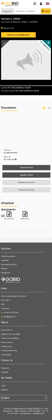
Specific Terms (26, 175)
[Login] (41, 4)
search (47, 11)
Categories (7, 11)
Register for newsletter (10, 334)
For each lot (9, 159)
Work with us (6, 330)
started (4, 87)
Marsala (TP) (8, 28)
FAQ (3, 304)
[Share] (43, 107)
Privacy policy (6, 342)
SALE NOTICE (9, 219)
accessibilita (6, 354)
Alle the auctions (8, 256)
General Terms (26, 167)
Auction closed (7, 90)
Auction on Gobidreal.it (18, 34)
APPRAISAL (25, 219)
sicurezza (5, 308)
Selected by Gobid (9, 264)
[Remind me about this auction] (49, 107)
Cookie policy (6, 346)
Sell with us (6, 300)
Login (3, 385)
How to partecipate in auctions (13, 296)
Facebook (5, 368)
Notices (4, 268)
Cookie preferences (9, 350)
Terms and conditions (10, 338)
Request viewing (26, 190)
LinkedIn (4, 372)
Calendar (5, 260)
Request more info (26, 182)
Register (4, 389)
